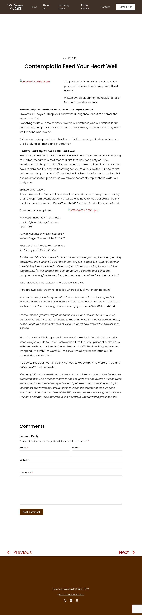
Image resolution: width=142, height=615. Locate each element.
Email (76, 447)
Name (24, 447)
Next (124, 552)
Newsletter (126, 6)
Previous (22, 552)
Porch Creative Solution (71, 594)
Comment (26, 472)
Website (24, 460)
